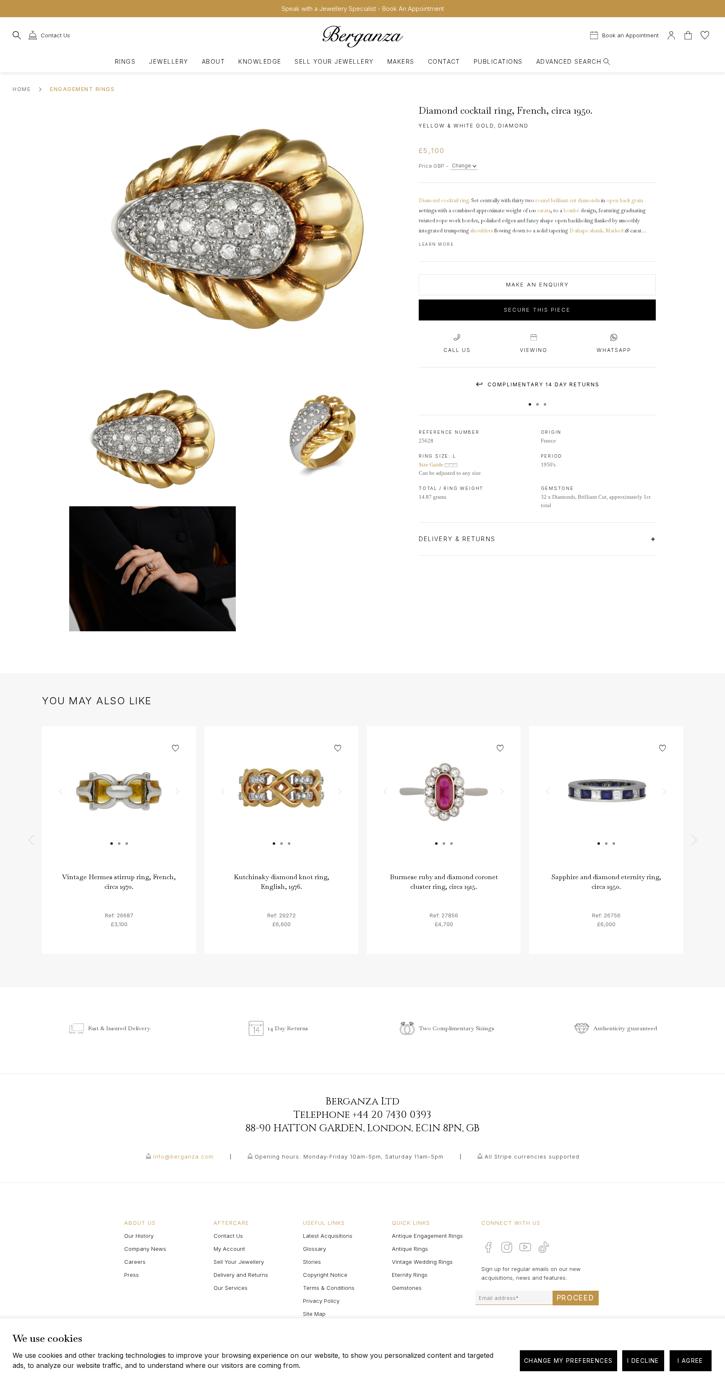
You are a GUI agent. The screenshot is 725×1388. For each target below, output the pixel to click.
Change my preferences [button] (568, 1360)
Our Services (231, 1287)
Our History (139, 1235)
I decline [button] (643, 1360)
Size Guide (432, 464)
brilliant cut (563, 200)
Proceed (576, 1298)
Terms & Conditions (329, 1287)
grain (637, 200)
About (213, 61)
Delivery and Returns (241, 1274)
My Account (229, 1248)
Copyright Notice (325, 1274)
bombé (571, 210)
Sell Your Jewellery (334, 61)
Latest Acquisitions (327, 1235)
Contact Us (228, 1235)
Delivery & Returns (458, 538)
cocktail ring (455, 200)
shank (596, 230)
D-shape (579, 230)
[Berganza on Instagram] (507, 1247)
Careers (135, 1261)
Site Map (314, 1313)
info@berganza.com (183, 1156)
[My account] (671, 34)
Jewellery (168, 61)
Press (131, 1274)
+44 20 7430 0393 (391, 1115)
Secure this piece (537, 310)
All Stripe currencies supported (532, 1156)
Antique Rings (410, 1248)
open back (618, 200)
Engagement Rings (82, 89)
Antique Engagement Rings (427, 1235)
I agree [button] (690, 1360)
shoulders (481, 230)
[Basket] (689, 34)
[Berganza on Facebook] (488, 1247)
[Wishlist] (704, 34)
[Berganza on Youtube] (525, 1247)
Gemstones (407, 1287)
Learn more (436, 244)
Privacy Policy (321, 1300)
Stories (312, 1261)
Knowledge (259, 61)
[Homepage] (362, 36)
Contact (444, 61)
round (543, 200)
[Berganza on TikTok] (544, 1247)
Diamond (429, 200)
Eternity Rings (410, 1274)
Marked (614, 230)
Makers (401, 61)
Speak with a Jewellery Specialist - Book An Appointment (363, 9)
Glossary (314, 1248)
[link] (119, 803)
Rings (125, 61)
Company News (145, 1248)
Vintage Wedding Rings (422, 1261)
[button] (530, 400)
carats (543, 210)
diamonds (589, 200)
